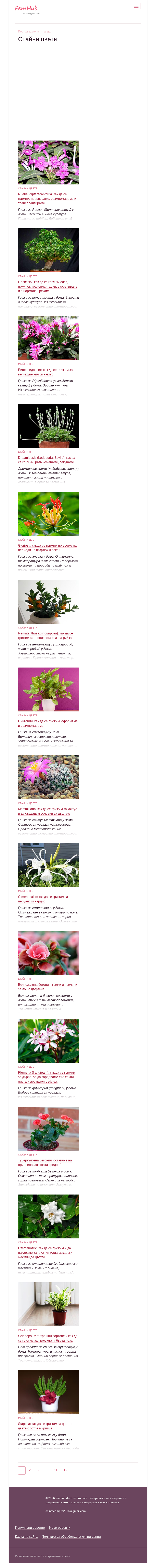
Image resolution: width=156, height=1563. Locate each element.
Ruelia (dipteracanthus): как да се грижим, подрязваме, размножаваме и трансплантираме (47, 198)
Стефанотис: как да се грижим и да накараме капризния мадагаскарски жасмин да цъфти (45, 1252)
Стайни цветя (27, 188)
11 (55, 1470)
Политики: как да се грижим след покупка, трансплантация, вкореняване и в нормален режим (47, 286)
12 (65, 1470)
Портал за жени (28, 31)
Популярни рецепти (30, 1527)
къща (47, 31)
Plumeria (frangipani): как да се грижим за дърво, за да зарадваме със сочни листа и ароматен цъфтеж (46, 1077)
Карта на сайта (26, 1536)
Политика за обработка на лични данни (71, 1536)
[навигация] (136, 6)
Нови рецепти (59, 1527)
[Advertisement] (78, 71)
